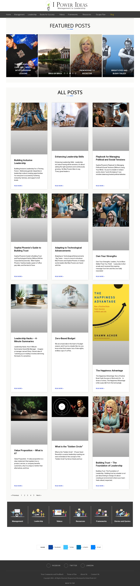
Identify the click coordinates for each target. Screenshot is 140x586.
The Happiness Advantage (109, 370)
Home (8, 14)
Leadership (32, 14)
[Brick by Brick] (54, 55)
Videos (62, 14)
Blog (112, 14)
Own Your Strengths (106, 256)
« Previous (15, 495)
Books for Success (47, 14)
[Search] (133, 14)
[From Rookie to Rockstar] (86, 55)
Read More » (18, 186)
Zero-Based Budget (65, 338)
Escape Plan (100, 14)
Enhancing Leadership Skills (69, 156)
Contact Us (95, 574)
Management (19, 14)
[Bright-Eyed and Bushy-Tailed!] (118, 55)
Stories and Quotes (122, 521)
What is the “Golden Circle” (69, 446)
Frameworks (73, 14)
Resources (87, 14)
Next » (38, 495)
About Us (83, 574)
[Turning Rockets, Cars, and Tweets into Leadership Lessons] (22, 55)
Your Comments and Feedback (52, 574)
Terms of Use (72, 574)
